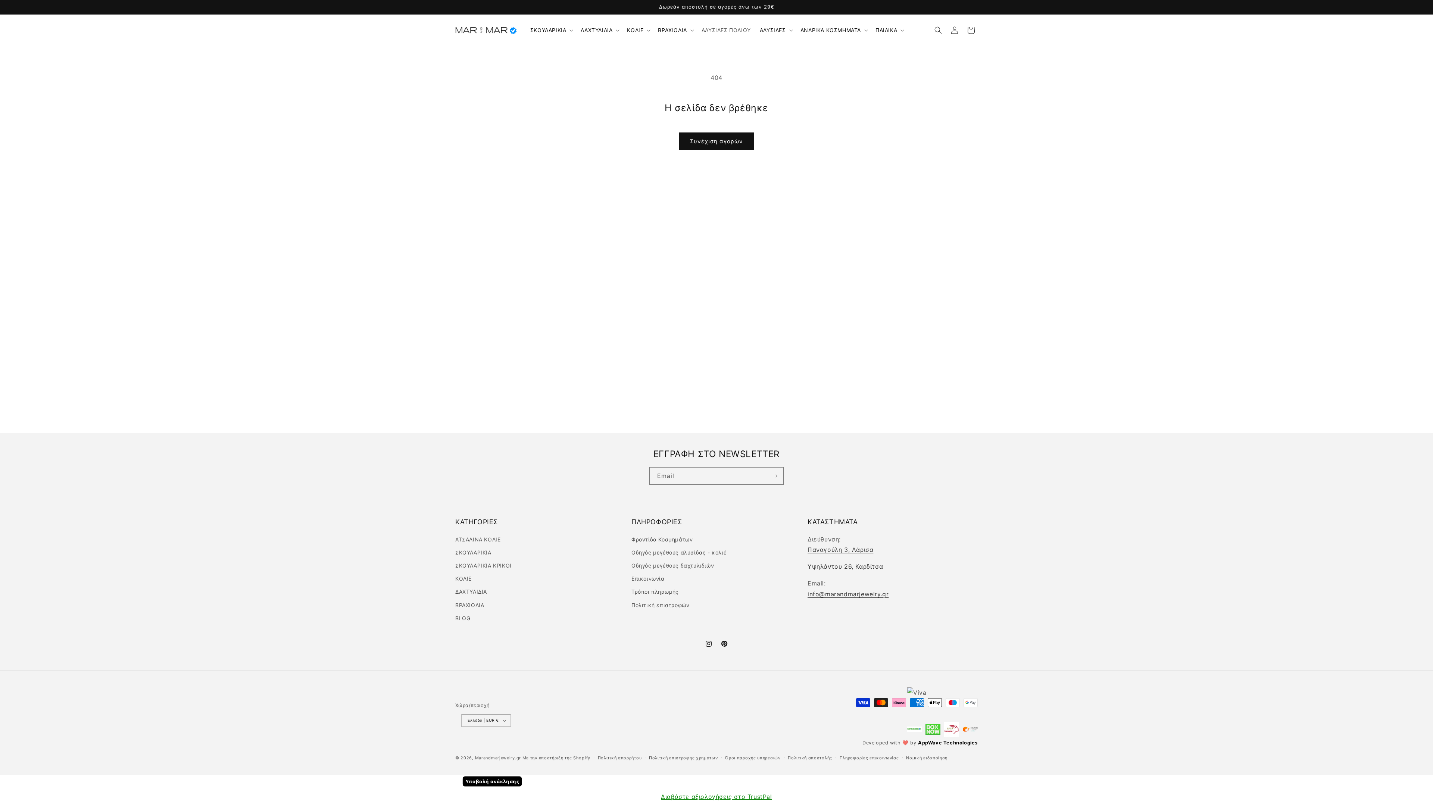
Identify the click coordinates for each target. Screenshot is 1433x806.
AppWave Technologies (948, 743)
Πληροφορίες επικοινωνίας (869, 757)
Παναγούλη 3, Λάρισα (840, 549)
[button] (551, 30)
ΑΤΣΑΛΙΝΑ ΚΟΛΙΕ (477, 539)
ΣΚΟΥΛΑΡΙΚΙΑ (548, 30)
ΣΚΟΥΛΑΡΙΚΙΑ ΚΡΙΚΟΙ (483, 565)
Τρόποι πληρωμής (655, 591)
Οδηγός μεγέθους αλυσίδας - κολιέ (679, 552)
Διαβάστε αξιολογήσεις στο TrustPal (716, 796)
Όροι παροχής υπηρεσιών (752, 757)
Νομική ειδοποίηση (926, 757)
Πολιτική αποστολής (810, 757)
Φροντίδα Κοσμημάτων (662, 539)
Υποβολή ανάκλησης (492, 781)
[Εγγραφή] (774, 476)
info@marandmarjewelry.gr (848, 594)
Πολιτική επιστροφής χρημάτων (683, 757)
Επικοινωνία (648, 578)
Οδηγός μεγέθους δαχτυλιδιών (672, 565)
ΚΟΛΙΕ (635, 30)
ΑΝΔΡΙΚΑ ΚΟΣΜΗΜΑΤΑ (830, 30)
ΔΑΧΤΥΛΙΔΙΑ (596, 30)
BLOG (462, 618)
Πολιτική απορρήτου (620, 757)
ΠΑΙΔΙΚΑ (886, 30)
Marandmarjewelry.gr (498, 757)
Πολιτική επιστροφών (660, 605)
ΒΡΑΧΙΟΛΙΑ (672, 30)
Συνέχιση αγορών (716, 141)
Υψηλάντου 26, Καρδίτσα (845, 566)
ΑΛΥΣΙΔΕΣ (773, 30)
